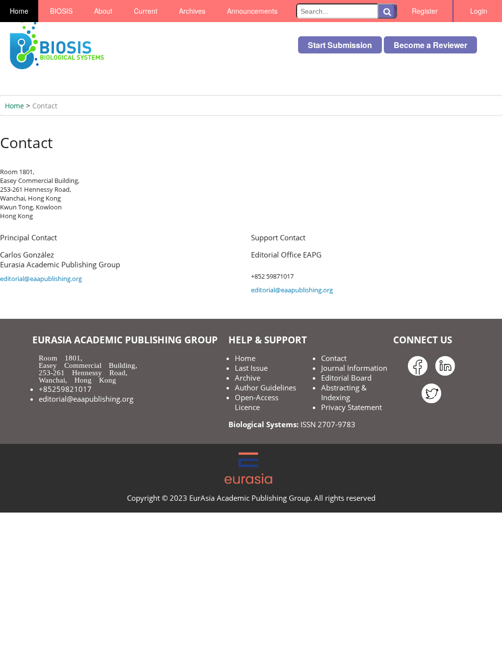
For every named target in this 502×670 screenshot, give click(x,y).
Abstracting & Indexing (344, 392)
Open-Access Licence (256, 402)
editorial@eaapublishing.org (41, 278)
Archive (247, 378)
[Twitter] (431, 403)
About (103, 11)
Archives (192, 11)
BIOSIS (61, 11)
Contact (44, 105)
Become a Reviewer (430, 45)
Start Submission (340, 45)
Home (19, 11)
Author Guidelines (265, 387)
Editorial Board (346, 378)
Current (145, 11)
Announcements (252, 11)
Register (425, 11)
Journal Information (354, 368)
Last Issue (251, 368)
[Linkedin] (445, 376)
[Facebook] (417, 376)
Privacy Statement (351, 407)
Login (478, 11)
